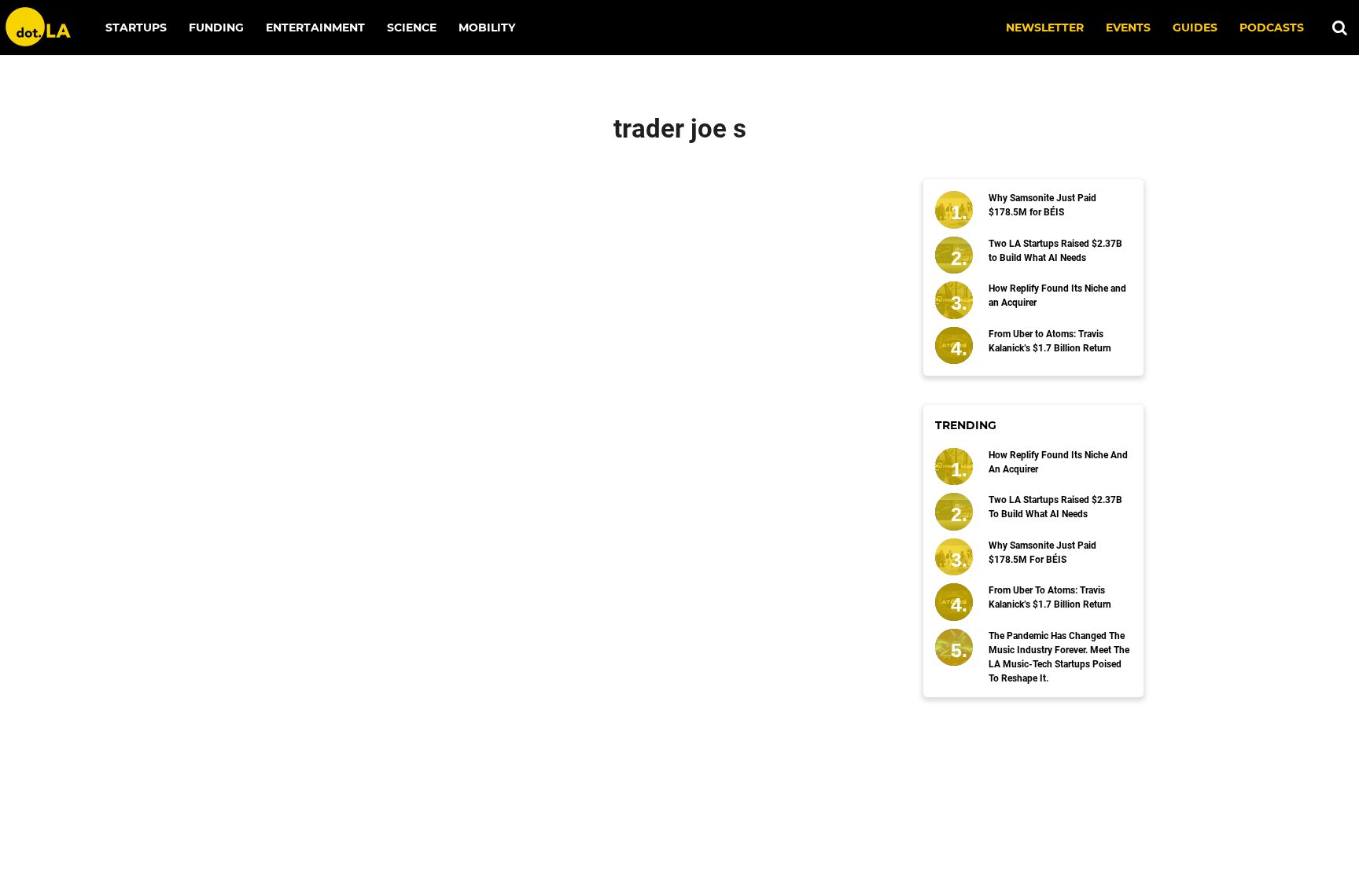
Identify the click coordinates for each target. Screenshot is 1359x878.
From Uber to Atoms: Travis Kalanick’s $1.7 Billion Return (1050, 341)
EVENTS (1128, 27)
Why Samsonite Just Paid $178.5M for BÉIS (1042, 205)
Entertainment (315, 27)
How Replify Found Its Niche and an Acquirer (1057, 295)
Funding (216, 27)
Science (411, 27)
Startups (136, 27)
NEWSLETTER (1045, 27)
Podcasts (1271, 27)
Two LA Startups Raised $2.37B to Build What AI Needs (1055, 250)
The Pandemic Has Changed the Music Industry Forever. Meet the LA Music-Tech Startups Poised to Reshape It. (1059, 657)
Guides (1195, 27)
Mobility (487, 27)
